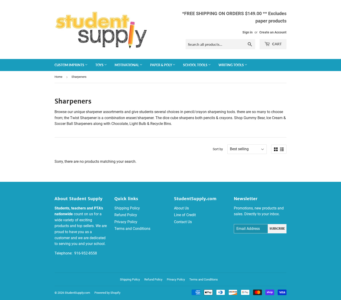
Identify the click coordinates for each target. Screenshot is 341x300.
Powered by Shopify (107, 292)
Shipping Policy (127, 208)
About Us (181, 208)
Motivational (127, 65)
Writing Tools (231, 65)
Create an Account (272, 32)
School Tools (195, 65)
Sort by (218, 149)
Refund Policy (125, 215)
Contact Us (183, 222)
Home (58, 76)
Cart (276, 44)
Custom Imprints (70, 65)
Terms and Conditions (132, 228)
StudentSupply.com (77, 292)
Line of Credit (185, 215)
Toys (99, 65)
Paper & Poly (161, 65)
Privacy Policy (125, 222)
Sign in (247, 32)
